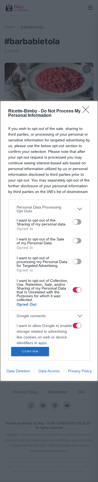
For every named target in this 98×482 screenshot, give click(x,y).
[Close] (87, 111)
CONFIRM (30, 351)
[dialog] (49, 241)
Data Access (49, 371)
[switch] (77, 222)
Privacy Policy (80, 371)
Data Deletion (18, 371)
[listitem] (49, 209)
